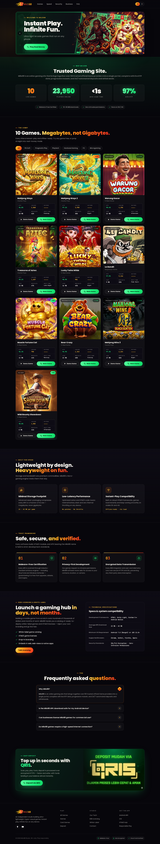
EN (138, 4)
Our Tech (93, 815)
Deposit (63, 826)
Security (58, 4)
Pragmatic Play (41, 148)
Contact (93, 826)
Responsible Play (125, 826)
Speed (49, 4)
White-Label (94, 822)
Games (40, 4)
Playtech (55, 148)
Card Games (65, 822)
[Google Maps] (17, 827)
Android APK (123, 815)
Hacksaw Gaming (71, 148)
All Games (64, 815)
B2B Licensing (95, 819)
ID (142, 4)
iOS (120, 819)
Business (69, 4)
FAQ (78, 4)
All (19, 148)
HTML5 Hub (123, 822)
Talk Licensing (24, 650)
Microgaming (95, 148)
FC (84, 148)
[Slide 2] (80, 52)
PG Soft (27, 148)
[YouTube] (23, 827)
